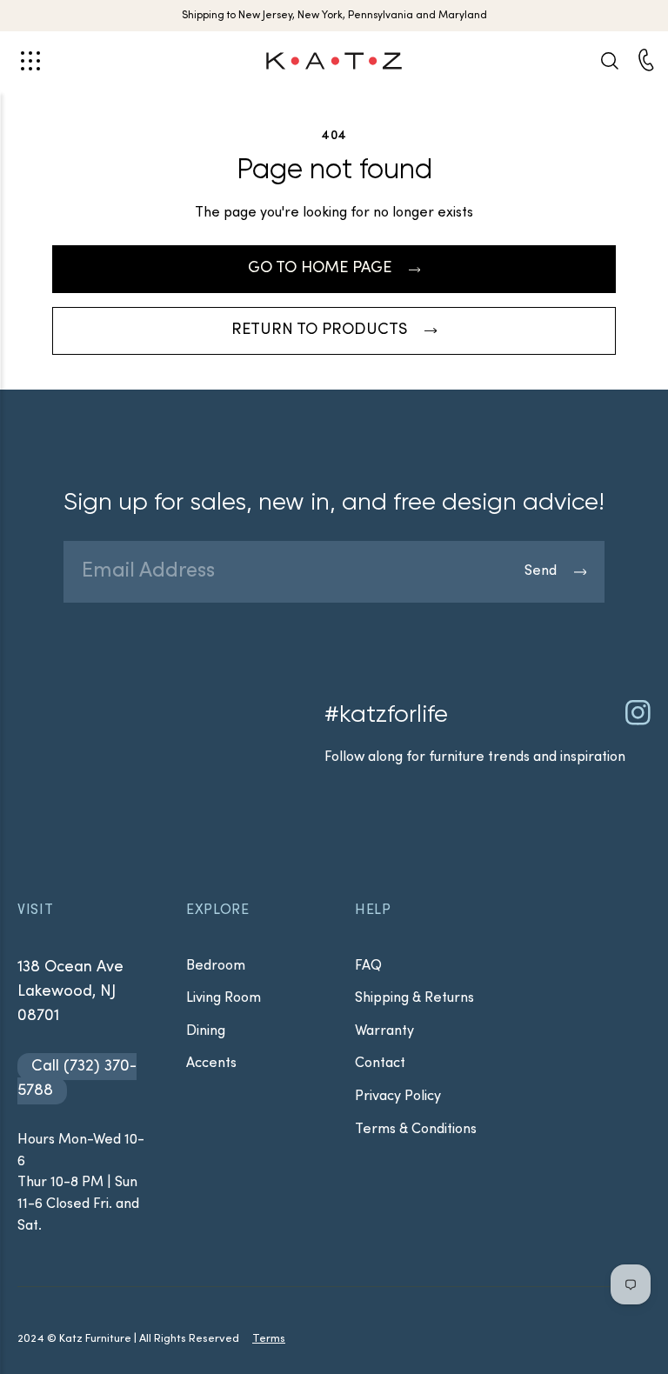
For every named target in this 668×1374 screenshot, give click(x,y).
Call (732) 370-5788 (77, 1078)
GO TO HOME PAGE (319, 268)
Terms (268, 1339)
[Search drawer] (608, 61)
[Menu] (31, 60)
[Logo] (334, 61)
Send (540, 571)
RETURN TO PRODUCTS (319, 330)
